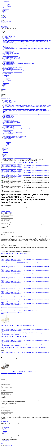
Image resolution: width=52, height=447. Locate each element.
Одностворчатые (24, 40)
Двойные (12, 51)
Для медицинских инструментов (12, 40)
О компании (6, 1)
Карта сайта (6, 440)
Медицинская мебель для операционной (12, 69)
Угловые (11, 45)
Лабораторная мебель (8, 68)
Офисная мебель (7, 73)
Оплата (7, 5)
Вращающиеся (7, 65)
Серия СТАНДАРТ (7, 37)
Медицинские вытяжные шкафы (10, 56)
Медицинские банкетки (8, 62)
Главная (5, 154)
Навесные (46, 41)
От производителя (24, 41)
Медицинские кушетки (8, 61)
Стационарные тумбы (32, 48)
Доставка (5, 11)
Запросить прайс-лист (6, 21)
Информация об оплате (6, 253)
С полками (20, 43)
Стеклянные (12, 41)
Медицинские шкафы (8, 42)
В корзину (3, 209)
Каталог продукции (5, 98)
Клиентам (8, 6)
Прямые (6, 54)
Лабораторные (40, 41)
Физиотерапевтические (15, 59)
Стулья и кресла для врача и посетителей (12, 67)
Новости (5, 10)
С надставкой (36, 43)
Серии (4, 7)
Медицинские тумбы (8, 49)
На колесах (31, 63)
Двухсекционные (17, 63)
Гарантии (25, 253)
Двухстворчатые (31, 40)
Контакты (5, 12)
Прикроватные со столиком (44, 48)
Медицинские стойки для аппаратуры (12, 58)
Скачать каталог (4, 22)
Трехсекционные (25, 63)
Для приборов (14, 43)
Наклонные (11, 54)
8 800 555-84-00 (4, 24)
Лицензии (8, 2)
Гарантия (8, 4)
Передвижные (43, 43)
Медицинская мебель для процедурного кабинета (14, 70)
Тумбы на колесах (23, 48)
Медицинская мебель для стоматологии (12, 72)
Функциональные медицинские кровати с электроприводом (17, 158)
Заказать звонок (4, 27)
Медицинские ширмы (8, 64)
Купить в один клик (5, 211)
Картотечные (39, 40)
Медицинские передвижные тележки (12, 57)
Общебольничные (17, 45)
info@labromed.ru (4, 26)
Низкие (31, 43)
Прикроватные (14, 48)
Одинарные (7, 51)
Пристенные (26, 43)
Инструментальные (37, 45)
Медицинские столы (8, 47)
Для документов (33, 41)
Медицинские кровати (8, 156)
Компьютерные (25, 45)
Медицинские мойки (8, 52)
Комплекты (6, 9)
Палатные (45, 45)
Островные (5, 45)
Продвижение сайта (5, 443)
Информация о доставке (17, 253)
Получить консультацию (6, 212)
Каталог (5, 155)
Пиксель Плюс (9, 445)
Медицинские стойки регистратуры (11, 53)
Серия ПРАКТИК (7, 35)
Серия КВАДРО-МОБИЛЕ (9, 36)
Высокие (31, 45)
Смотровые (7, 59)
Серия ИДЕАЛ (6, 38)
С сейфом (18, 41)
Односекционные (8, 63)
